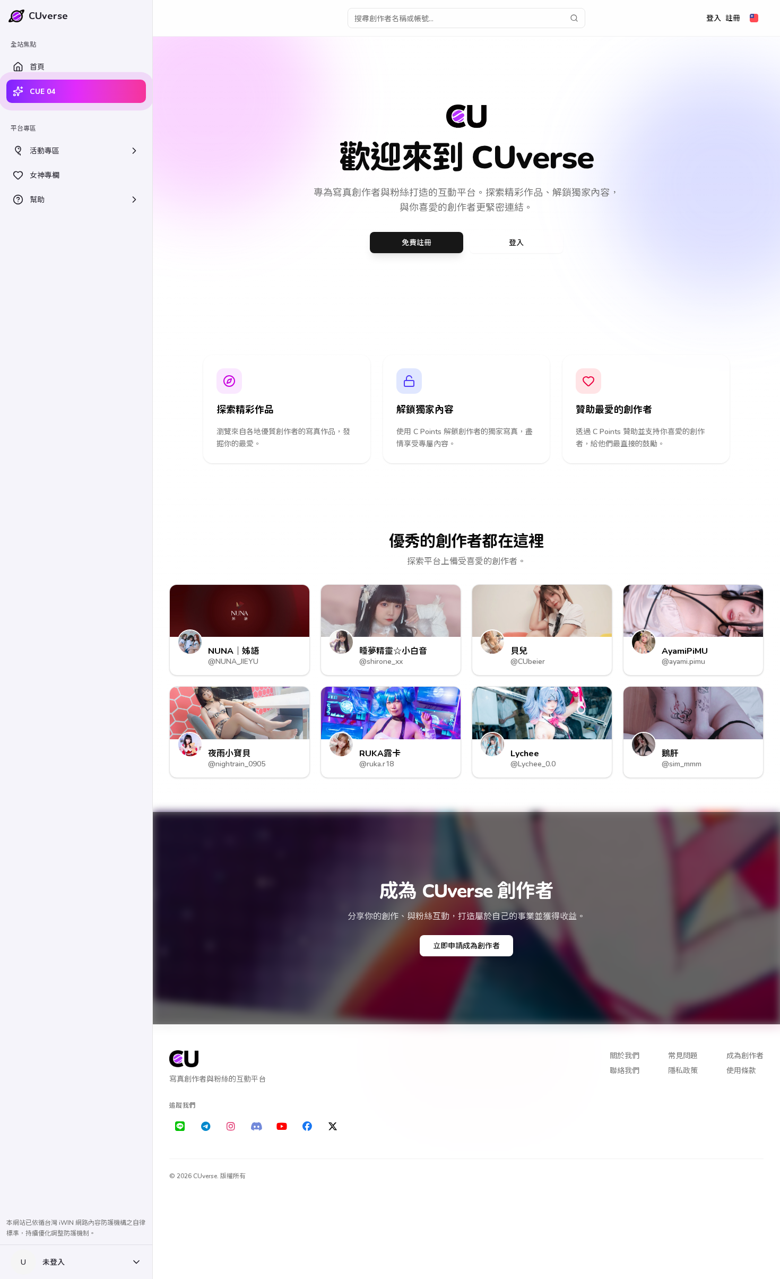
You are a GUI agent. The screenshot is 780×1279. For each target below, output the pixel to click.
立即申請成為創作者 (466, 945)
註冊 (732, 17)
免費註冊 (416, 242)
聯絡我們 (624, 1070)
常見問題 (683, 1055)
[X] (332, 1126)
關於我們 (624, 1055)
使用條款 (741, 1070)
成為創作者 (745, 1055)
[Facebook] (307, 1126)
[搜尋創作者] (574, 18)
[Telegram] (205, 1126)
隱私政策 (683, 1070)
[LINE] (179, 1126)
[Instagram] (230, 1126)
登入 (713, 17)
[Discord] (256, 1126)
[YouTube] (281, 1126)
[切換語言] (754, 18)
